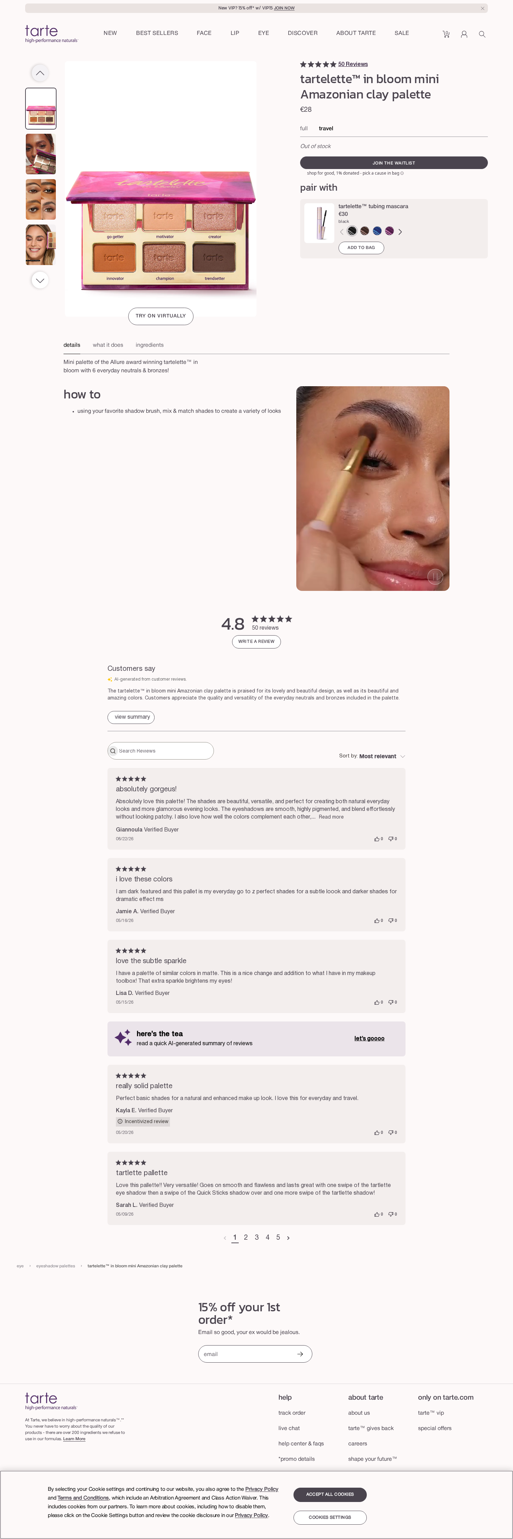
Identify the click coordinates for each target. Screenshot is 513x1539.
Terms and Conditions (83, 1498)
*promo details (296, 1459)
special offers (435, 1428)
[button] (204, 33)
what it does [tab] (108, 345)
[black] (352, 230)
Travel (326, 128)
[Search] (483, 36)
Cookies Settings (330, 1517)
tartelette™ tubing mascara (373, 206)
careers (357, 1444)
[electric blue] (377, 231)
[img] (303, 64)
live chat (289, 1428)
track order (291, 1413)
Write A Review (256, 642)
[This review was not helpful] (391, 839)
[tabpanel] (256, 364)
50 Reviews (353, 64)
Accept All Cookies (330, 1494)
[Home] (51, 1401)
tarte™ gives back (371, 1428)
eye (20, 1266)
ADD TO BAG (361, 248)
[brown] (365, 231)
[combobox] (372, 757)
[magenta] (389, 231)
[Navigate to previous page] (225, 1238)
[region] (256, 1505)
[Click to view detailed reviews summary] (131, 717)
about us (359, 1413)
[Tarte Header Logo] (52, 35)
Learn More (74, 1439)
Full (304, 128)
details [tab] (72, 345)
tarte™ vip (431, 1413)
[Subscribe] (300, 1355)
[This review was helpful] (377, 839)
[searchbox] (165, 751)
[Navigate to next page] (288, 1238)
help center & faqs (301, 1444)
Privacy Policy (261, 1489)
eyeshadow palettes (55, 1266)
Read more (331, 817)
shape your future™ (372, 1459)
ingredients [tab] (150, 345)
